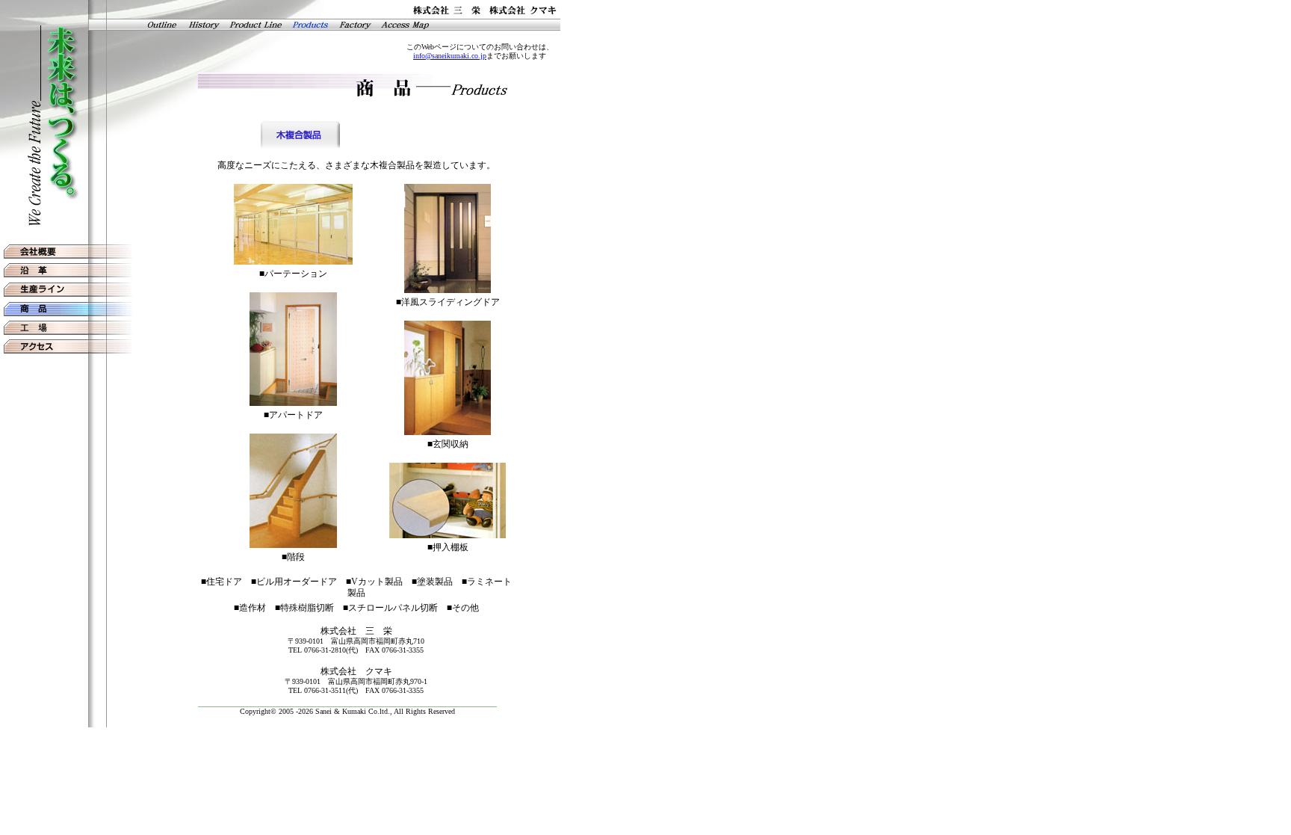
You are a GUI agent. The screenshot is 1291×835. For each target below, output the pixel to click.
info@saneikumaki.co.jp (449, 56)
